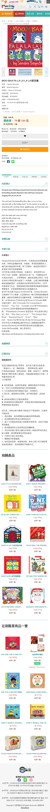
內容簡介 (6, 177)
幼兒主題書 (19, 21)
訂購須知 (44, 177)
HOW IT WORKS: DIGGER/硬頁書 (14, 723)
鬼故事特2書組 (37, 654)
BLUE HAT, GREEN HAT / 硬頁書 (13, 515)
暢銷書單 (8, 14)
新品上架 (30, 14)
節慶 (28, 21)
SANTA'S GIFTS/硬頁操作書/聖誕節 (14, 545)
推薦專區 (34, 177)
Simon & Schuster (14, 90)
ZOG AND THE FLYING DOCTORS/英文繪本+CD (19, 654)
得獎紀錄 (15, 177)
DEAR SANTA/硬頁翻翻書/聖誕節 (13, 576)
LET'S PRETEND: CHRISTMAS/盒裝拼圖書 (17, 607)
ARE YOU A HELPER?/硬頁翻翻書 (14, 692)
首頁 (3, 21)
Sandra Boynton (13, 84)
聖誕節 (34, 21)
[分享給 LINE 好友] (13, 161)
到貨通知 (26, 149)
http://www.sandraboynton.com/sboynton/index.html (23, 334)
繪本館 (39, 14)
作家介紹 (25, 177)
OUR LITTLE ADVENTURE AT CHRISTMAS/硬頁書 (20, 484)
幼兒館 (10, 21)
